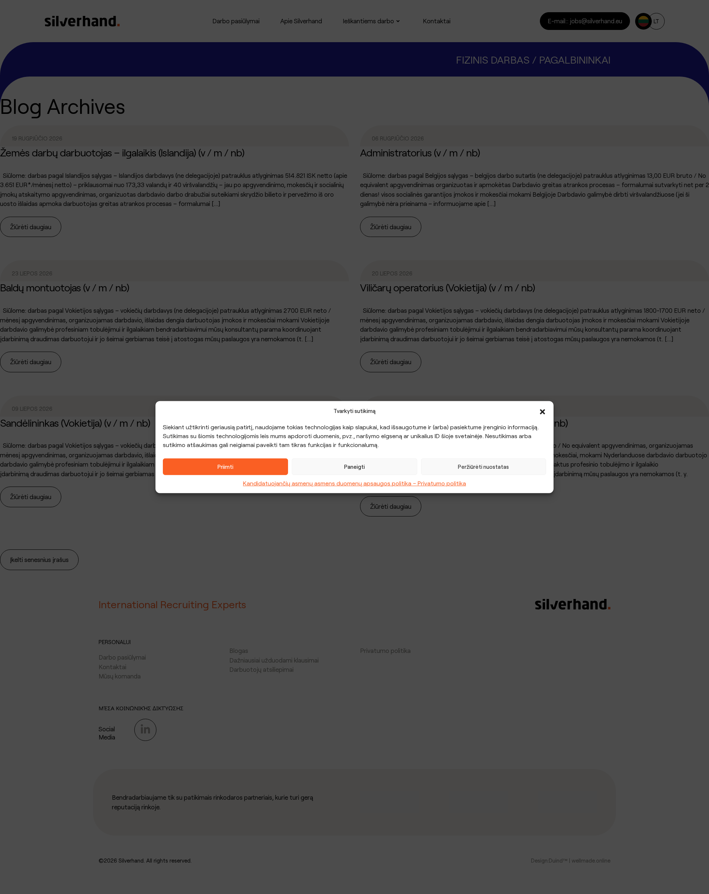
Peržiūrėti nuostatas (483, 466)
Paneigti (354, 466)
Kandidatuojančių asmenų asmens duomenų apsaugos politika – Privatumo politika (354, 482)
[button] (542, 410)
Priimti (225, 466)
